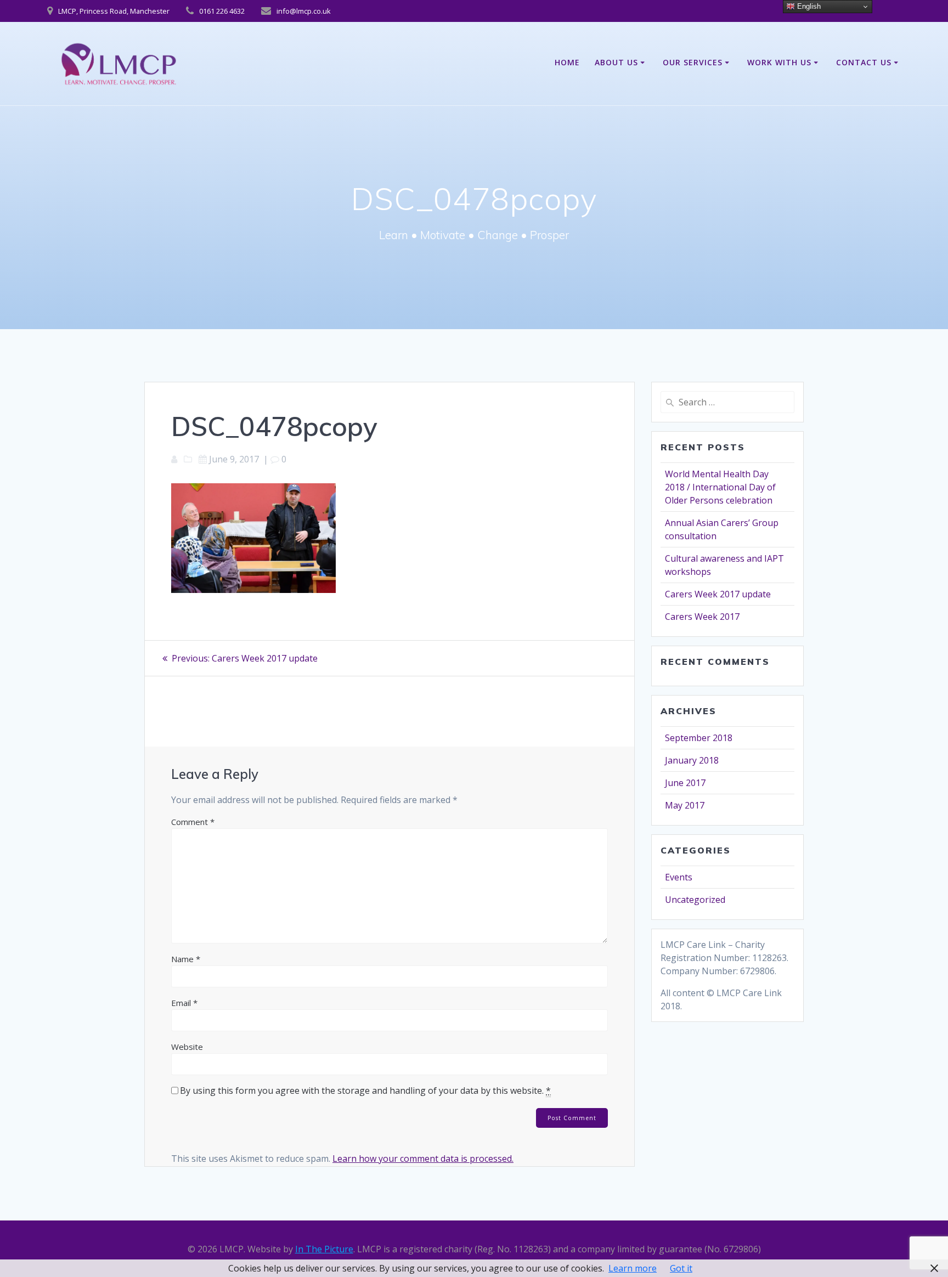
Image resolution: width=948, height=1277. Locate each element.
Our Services (693, 62)
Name (185, 958)
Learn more (632, 1268)
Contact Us (863, 62)
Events (678, 877)
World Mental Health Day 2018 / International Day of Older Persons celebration (720, 487)
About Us (616, 62)
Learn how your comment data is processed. (423, 1158)
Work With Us (779, 62)
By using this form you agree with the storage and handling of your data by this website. (365, 1090)
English (808, 6)
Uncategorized (695, 900)
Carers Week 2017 (702, 617)
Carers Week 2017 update (718, 594)
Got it (681, 1268)
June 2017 (685, 783)
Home (567, 62)
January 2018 (692, 760)
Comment (193, 821)
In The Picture (324, 1249)
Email (184, 1002)
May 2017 (684, 805)
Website (187, 1046)
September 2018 (698, 738)
